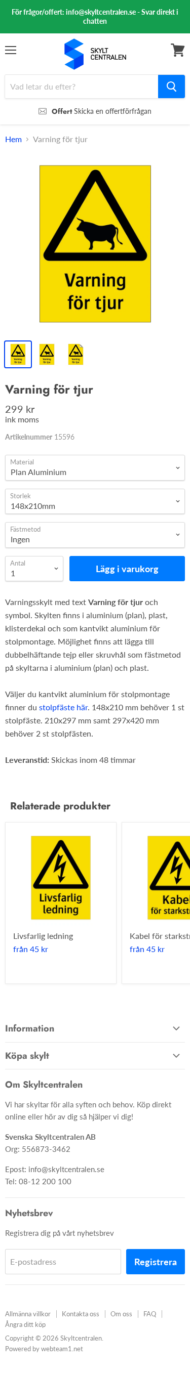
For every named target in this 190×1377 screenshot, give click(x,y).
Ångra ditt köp (25, 1324)
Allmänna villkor (28, 1314)
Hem (13, 139)
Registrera (155, 1261)
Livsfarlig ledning (43, 935)
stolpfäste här (63, 707)
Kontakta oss (80, 1314)
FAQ (149, 1314)
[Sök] (171, 86)
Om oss (121, 1314)
